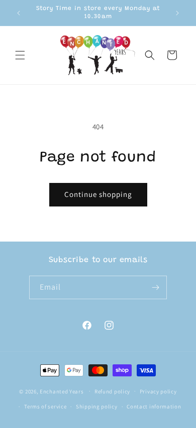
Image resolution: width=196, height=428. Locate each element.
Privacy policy (158, 391)
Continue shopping (98, 194)
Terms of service (45, 406)
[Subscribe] (155, 287)
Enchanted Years (62, 390)
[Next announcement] (177, 13)
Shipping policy (97, 406)
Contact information (154, 406)
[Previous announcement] (19, 13)
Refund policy (112, 391)
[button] (20, 55)
